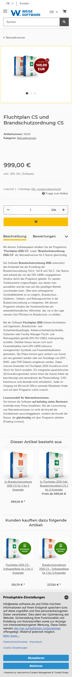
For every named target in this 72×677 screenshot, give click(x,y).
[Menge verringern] (8, 210)
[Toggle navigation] (5, 9)
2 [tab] (31, 93)
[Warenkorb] (64, 11)
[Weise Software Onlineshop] (25, 12)
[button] (66, 238)
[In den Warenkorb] (36, 222)
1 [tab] (27, 93)
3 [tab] (35, 93)
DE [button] (8, 3)
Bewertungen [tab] (44, 236)
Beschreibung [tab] (14, 236)
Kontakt (24, 3)
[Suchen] (64, 22)
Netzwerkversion (26, 138)
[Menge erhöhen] (63, 210)
